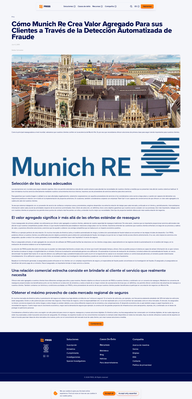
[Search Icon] (131, 6)
